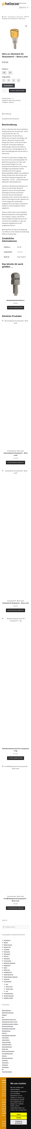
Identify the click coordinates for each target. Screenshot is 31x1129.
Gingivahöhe (6, 77)
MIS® (5, 968)
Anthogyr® (7, 940)
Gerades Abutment (7, 1026)
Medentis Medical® (9, 963)
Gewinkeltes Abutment (8, 1028)
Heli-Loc (18, 100)
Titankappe (5, 1067)
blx (3, 1017)
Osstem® (6, 979)
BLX (7, 984)
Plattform (5, 69)
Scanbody (5, 1060)
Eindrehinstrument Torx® (9, 1022)
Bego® (6, 942)
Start (5, 16)
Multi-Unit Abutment (8, 1051)
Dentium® (7, 952)
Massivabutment (7, 1047)
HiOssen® (7, 958)
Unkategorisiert (8, 993)
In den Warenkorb (17, 90)
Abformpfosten (6, 1010)
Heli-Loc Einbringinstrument (11, 199)
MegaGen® (7, 965)
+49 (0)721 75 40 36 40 (6, 1102)
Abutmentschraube (7, 1013)
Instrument (5, 1037)
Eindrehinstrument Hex (9, 1019)
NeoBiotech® (8, 972)
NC (4, 73)
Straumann (5, 1062)
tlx (3, 1069)
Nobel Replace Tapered (10, 977)
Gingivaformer (6, 1031)
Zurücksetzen (8, 86)
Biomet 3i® (7, 947)
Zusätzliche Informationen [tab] (10, 119)
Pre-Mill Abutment (7, 1053)
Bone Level (20, 16)
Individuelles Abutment (9, 1035)
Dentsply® (7, 954)
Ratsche (4, 1056)
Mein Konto (22, 3)
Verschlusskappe (7, 1072)
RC (10, 73)
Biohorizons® (8, 945)
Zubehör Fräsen (8, 998)
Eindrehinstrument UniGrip (10, 1024)
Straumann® (12, 16)
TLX (7, 991)
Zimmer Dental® (9, 996)
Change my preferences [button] (18, 1122)
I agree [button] (19, 1114)
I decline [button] (18, 1117)
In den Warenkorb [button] (15, 307)
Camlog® (6, 949)
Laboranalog (5, 1040)
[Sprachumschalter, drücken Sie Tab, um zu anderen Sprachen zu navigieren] (23, 7)
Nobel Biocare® (8, 974)
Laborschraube (6, 1042)
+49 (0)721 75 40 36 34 (6, 1109)
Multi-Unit (7, 970)
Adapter (4, 1015)
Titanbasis (5, 1065)
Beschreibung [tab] (6, 114)
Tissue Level (9, 989)
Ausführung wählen (15, 462)
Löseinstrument (6, 1044)
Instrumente (7, 961)
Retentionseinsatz (7, 1058)
